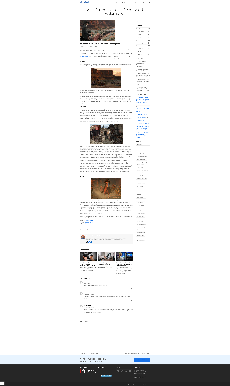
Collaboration (141, 29)
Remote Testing (140, 216)
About (123, 384)
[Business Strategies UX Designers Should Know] (106, 256)
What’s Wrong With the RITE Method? (89, 353)
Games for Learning (141, 181)
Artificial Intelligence (142, 156)
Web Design (140, 54)
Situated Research (89, 223)
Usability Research (141, 224)
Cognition (147, 162)
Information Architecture (143, 192)
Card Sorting (140, 162)
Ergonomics (145, 173)
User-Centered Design (142, 230)
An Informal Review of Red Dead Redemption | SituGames (143, 134)
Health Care (140, 186)
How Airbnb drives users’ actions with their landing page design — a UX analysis (142, 89)
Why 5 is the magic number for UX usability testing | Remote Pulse (141, 116)
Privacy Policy (102, 384)
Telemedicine (140, 221)
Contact (137, 384)
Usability (95, 46)
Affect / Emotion (141, 154)
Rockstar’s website (100, 218)
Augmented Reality (141, 159)
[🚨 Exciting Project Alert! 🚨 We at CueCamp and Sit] (102, 371)
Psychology (140, 43)
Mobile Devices (140, 202)
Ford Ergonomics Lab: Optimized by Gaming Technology (136, 353)
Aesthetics (139, 151)
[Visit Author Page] (83, 237)
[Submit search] (149, 21)
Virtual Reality (140, 238)
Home (110, 384)
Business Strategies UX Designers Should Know (104, 263)
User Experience (141, 232)
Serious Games (141, 46)
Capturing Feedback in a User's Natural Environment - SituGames (143, 108)
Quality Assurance (141, 213)
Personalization (140, 205)
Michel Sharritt (87, 293)
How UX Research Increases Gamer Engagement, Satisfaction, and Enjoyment (87, 264)
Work (119, 384)
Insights (128, 384)
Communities (140, 167)
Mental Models (140, 200)
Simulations (140, 48)
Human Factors (140, 189)
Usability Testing (141, 227)
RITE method (140, 219)
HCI (138, 40)
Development (141, 31)
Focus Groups (140, 175)
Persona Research (141, 208)
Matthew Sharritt (89, 220)
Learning (139, 194)
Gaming (91, 46)
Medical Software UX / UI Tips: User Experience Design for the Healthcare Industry (124, 264)
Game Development (142, 178)
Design (138, 173)
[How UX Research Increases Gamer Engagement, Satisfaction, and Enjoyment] (88, 256)
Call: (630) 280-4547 (145, 384)
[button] (149, 2)
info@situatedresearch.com (140, 376)
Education (140, 34)
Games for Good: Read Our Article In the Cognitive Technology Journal (142, 128)
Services (115, 384)
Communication (141, 164)
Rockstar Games (89, 222)
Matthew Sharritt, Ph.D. (93, 236)
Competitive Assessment (143, 170)
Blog (133, 384)
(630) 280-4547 (140, 377)
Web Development (141, 240)
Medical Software (141, 197)
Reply (131, 288)
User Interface (140, 235)
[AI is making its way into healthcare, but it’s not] (110, 371)
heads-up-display (141, 183)
